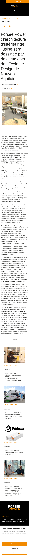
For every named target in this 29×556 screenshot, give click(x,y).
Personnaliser (14, 548)
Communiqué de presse (10, 18)
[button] (14, 10)
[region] (14, 541)
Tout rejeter (14, 552)
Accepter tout (14, 544)
